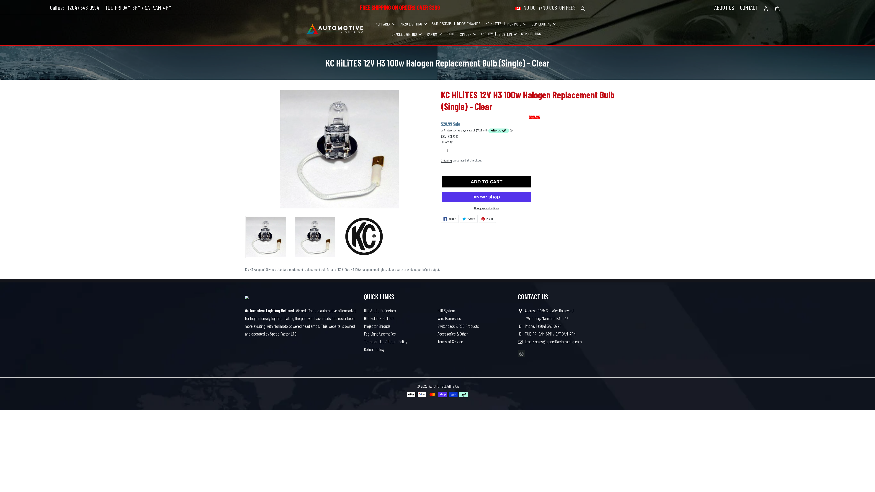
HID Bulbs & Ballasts (379, 318)
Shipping (446, 160)
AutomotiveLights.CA (444, 386)
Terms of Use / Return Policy (385, 341)
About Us (724, 7)
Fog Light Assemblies (380, 333)
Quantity (447, 142)
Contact (749, 7)
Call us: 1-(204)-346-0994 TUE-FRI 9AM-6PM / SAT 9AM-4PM (111, 7)
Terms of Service (450, 341)
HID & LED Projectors (380, 310)
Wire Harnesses (449, 318)
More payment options (486, 208)
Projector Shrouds (377, 326)
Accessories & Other (453, 333)
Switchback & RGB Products (458, 326)
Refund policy (374, 349)
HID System (446, 310)
